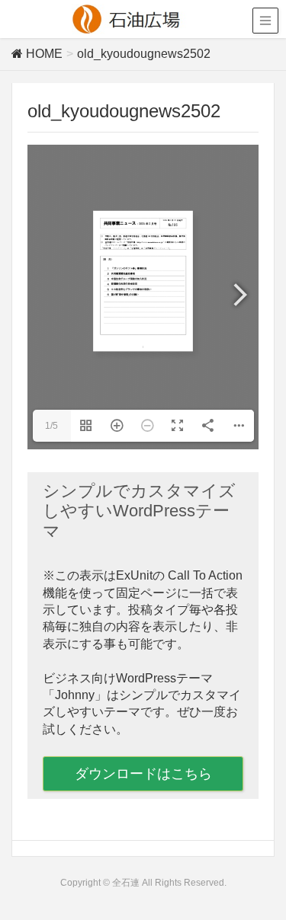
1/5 (51, 425)
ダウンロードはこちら (143, 773)
